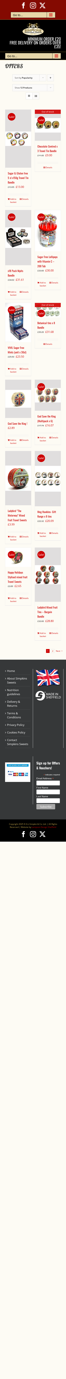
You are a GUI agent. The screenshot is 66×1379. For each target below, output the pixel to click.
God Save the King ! (17, 423)
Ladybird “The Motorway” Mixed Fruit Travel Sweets (17, 515)
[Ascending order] (50, 77)
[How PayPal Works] (18, 772)
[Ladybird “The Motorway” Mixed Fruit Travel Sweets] (18, 478)
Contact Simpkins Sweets (17, 742)
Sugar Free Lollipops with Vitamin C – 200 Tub (47, 261)
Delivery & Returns (13, 704)
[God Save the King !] (18, 399)
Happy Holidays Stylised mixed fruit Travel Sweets (17, 576)
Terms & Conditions (14, 715)
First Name (42, 787)
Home (11, 671)
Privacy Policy (15, 725)
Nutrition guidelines (13, 692)
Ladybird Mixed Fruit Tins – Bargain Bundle (47, 611)
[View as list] (35, 96)
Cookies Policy (16, 732)
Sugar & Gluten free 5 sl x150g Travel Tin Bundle (18, 177)
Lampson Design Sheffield (44, 827)
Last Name (42, 796)
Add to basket (13, 201)
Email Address (45, 778)
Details (25, 199)
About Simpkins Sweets (17, 680)
